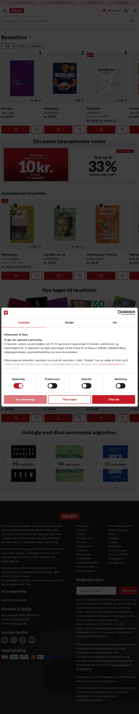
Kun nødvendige (25, 399)
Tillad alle (113, 399)
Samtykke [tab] (24, 322)
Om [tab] (115, 322)
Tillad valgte (69, 399)
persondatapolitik (110, 364)
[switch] (52, 386)
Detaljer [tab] (69, 322)
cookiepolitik (12, 368)
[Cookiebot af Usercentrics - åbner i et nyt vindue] (120, 312)
